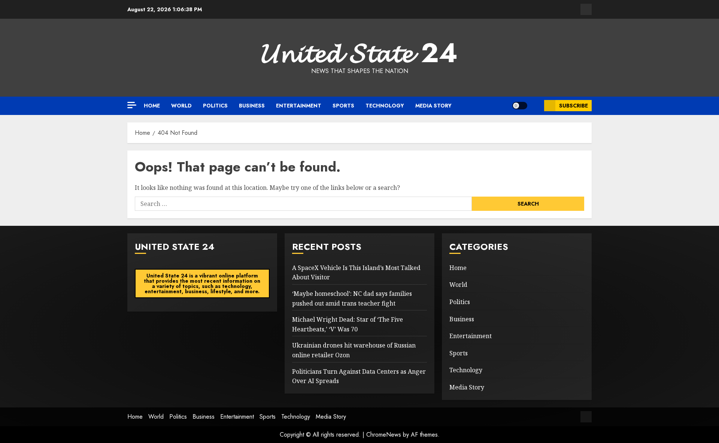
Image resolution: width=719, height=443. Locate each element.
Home (152, 105)
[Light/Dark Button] (519, 105)
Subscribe (573, 105)
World (181, 105)
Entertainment (298, 105)
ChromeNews (383, 434)
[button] (535, 105)
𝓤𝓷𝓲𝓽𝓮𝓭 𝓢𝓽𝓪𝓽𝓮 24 (359, 52)
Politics (215, 105)
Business (252, 105)
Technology (384, 105)
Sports (343, 105)
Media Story (433, 105)
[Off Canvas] (131, 105)
